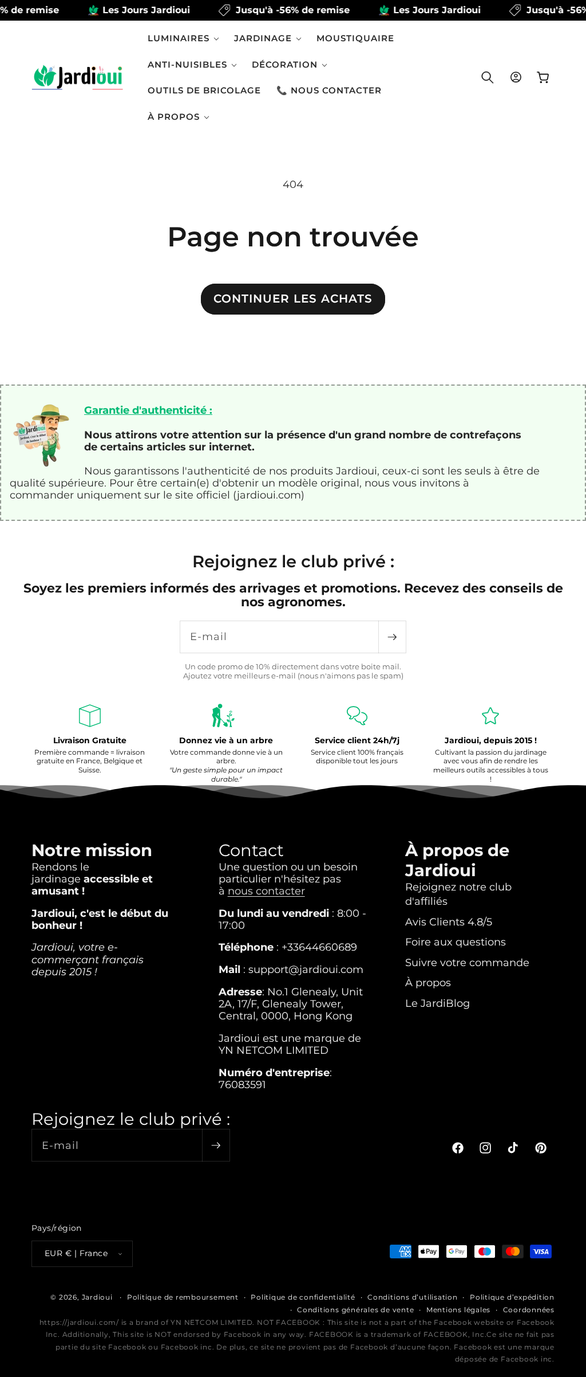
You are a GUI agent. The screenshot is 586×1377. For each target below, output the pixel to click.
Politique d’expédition (512, 1297)
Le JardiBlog (437, 1003)
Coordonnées (529, 1309)
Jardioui (97, 1297)
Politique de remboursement (183, 1297)
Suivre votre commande (467, 962)
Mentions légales (458, 1309)
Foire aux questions (455, 942)
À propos (428, 982)
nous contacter (266, 891)
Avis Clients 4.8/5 (448, 922)
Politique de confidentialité (303, 1297)
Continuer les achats (293, 298)
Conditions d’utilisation (412, 1297)
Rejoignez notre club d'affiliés (458, 894)
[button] (183, 38)
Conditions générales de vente (355, 1309)
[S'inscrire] (392, 637)
